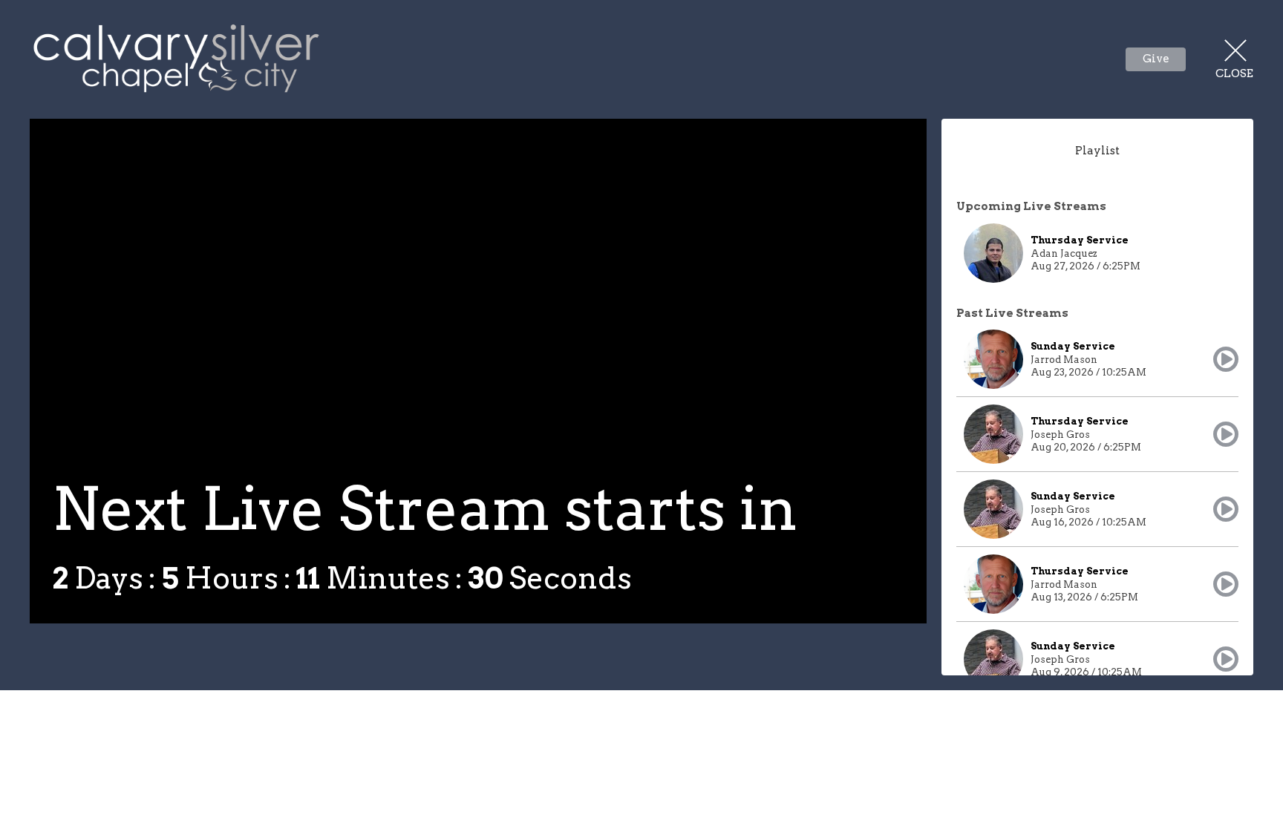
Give (1156, 58)
